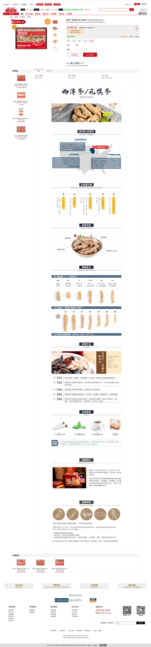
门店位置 (70, 630)
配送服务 (32, 612)
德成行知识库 (142, 14)
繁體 (99, 630)
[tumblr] (77, 63)
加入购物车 (90, 55)
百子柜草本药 (67, 9)
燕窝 (23, 9)
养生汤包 (87, 9)
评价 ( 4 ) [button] (49, 71)
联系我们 (74, 614)
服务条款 (87, 630)
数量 (68, 49)
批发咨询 (11, 620)
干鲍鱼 (42, 9)
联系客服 (53, 616)
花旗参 (36, 9)
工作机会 (74, 612)
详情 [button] (38, 71)
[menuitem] (10, 5)
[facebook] (72, 63)
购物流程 (11, 610)
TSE (11, 9)
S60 (74, 41)
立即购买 (74, 55)
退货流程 (53, 612)
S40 (69, 41)
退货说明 (53, 614)
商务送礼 (11, 618)
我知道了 (103, 645)
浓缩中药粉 (75, 9)
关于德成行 (75, 610)
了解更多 (95, 645)
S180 (91, 41)
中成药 (81, 9)
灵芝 (31, 9)
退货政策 (53, 610)
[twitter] (74, 63)
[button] (17, 14)
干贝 (52, 9)
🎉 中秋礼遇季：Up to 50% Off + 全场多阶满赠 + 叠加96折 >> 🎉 (75, 1)
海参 (61, 9)
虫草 (27, 9)
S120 (85, 41)
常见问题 (11, 616)
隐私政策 (79, 630)
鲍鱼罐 (47, 9)
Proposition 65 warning (82, 65)
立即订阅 (140, 623)
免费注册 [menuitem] (143, 4)
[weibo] (80, 63)
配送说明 (32, 610)
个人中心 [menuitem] (126, 4)
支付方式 (11, 612)
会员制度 (11, 614)
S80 (79, 41)
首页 (22, 14)
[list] (55, 9)
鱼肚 (56, 9)
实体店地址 (75, 616)
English (95, 630)
